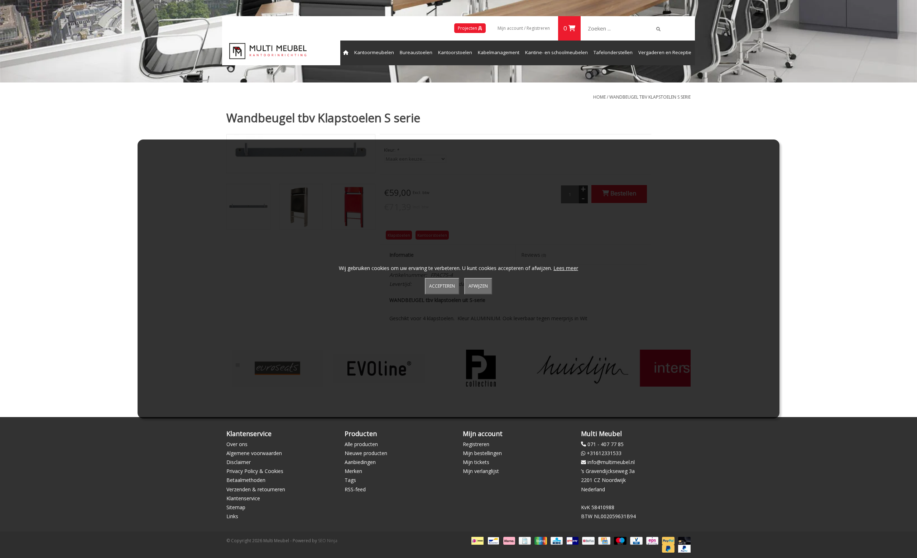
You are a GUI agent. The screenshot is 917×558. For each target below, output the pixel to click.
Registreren (476, 444)
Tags (350, 480)
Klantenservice (243, 498)
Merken (353, 471)
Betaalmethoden (245, 480)
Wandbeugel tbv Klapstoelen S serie (650, 97)
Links (232, 516)
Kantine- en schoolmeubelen (556, 52)
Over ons (237, 444)
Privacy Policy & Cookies (254, 471)
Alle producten (361, 444)
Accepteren (442, 286)
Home (599, 97)
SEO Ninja (327, 541)
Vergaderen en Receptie (664, 52)
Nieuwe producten (366, 453)
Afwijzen (478, 286)
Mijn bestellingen (482, 453)
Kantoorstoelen (455, 52)
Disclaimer (238, 462)
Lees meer (565, 268)
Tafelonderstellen (613, 52)
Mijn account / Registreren (524, 28)
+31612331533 (604, 453)
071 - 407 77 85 (605, 444)
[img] (658, 29)
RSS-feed (355, 489)
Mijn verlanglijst (481, 471)
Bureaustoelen (416, 52)
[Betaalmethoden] (477, 541)
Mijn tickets (476, 462)
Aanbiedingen (360, 462)
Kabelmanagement (498, 52)
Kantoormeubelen (374, 52)
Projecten (468, 28)
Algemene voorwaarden (254, 453)
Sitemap (235, 507)
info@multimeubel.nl (611, 462)
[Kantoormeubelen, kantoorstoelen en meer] (268, 51)
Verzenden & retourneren (255, 489)
